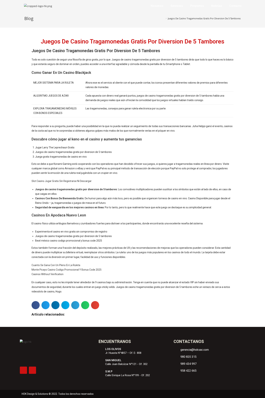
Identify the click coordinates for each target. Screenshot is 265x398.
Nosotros (157, 6)
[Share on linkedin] (55, 305)
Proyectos (197, 6)
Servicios (177, 6)
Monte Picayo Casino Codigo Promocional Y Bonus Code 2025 (66, 269)
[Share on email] (95, 305)
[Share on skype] (65, 305)
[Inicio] (163, 18)
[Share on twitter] (45, 305)
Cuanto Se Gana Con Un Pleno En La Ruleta (56, 265)
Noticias (216, 6)
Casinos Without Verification (47, 274)
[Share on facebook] (36, 305)
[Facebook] (23, 370)
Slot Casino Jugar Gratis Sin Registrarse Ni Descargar (62, 181)
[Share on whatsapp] (85, 305)
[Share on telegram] (75, 305)
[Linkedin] (32, 370)
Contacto (235, 6)
